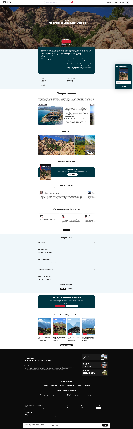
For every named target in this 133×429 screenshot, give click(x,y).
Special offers (56, 414)
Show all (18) (90, 152)
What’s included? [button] (41, 242)
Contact (83, 405)
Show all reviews (66, 229)
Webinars (116, 2)
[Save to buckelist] (131, 9)
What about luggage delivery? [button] (44, 259)
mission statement (61, 369)
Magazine (122, 2)
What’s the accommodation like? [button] (45, 252)
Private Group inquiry (60, 305)
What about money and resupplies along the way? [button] (48, 262)
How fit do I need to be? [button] (43, 245)
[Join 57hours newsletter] (43, 409)
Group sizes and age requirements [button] (45, 269)
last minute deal (73, 5)
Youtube (83, 414)
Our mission (69, 405)
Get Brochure (123, 86)
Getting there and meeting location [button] (45, 272)
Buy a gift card (56, 416)
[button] (95, 114)
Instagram (83, 409)
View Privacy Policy (61, 425)
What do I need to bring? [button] (43, 249)
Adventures (55, 405)
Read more (43, 56)
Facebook (83, 411)
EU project (69, 407)
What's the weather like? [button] (43, 266)
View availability (66, 41)
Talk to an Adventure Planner (71, 305)
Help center (83, 407)
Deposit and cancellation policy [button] (44, 279)
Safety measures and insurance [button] (44, 276)
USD (69, 39)
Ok (105, 425)
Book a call (70, 44)
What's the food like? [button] (42, 256)
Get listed (98, 407)
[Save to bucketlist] (49, 319)
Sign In (128, 2)
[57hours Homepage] (7, 2)
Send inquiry (63, 44)
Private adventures (57, 411)
